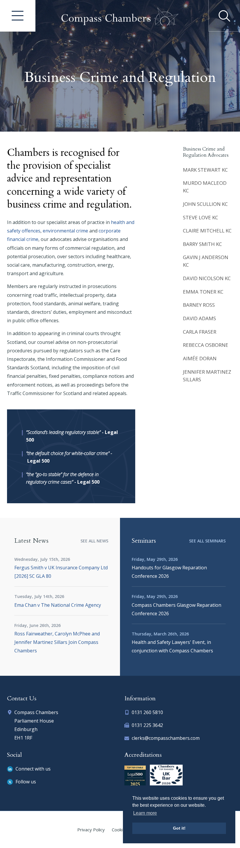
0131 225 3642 (147, 725)
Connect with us (32, 769)
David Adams (199, 318)
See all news (94, 541)
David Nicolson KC (207, 278)
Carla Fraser (199, 331)
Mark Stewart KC (205, 169)
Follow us (25, 781)
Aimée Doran (200, 358)
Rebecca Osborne (205, 345)
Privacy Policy (91, 830)
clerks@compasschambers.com (166, 738)
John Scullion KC (205, 204)
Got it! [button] (179, 828)
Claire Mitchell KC (207, 230)
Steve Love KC (200, 217)
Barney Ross (199, 304)
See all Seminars (207, 541)
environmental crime (65, 230)
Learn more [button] (145, 813)
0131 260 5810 (147, 712)
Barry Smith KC (202, 244)
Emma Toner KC (203, 291)
